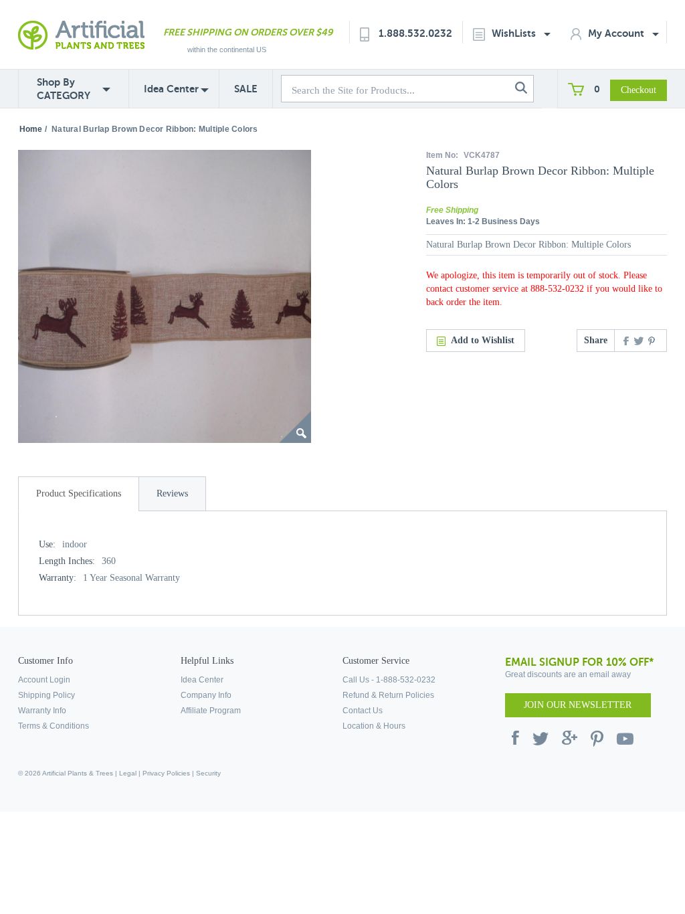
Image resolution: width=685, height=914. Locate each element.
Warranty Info (42, 710)
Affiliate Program (211, 710)
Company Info (206, 695)
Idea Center (171, 88)
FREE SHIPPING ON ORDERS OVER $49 (247, 32)
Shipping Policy (46, 695)
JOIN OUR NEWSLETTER (577, 705)
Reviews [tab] (172, 493)
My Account (617, 33)
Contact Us (362, 710)
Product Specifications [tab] (78, 493)
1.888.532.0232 (415, 33)
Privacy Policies (166, 773)
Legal (127, 773)
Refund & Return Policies (388, 695)
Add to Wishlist (482, 340)
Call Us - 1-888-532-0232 (388, 679)
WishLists (515, 33)
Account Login (44, 679)
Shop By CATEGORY (63, 88)
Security (208, 773)
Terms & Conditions (53, 726)
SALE (246, 88)
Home (30, 129)
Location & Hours (373, 726)
